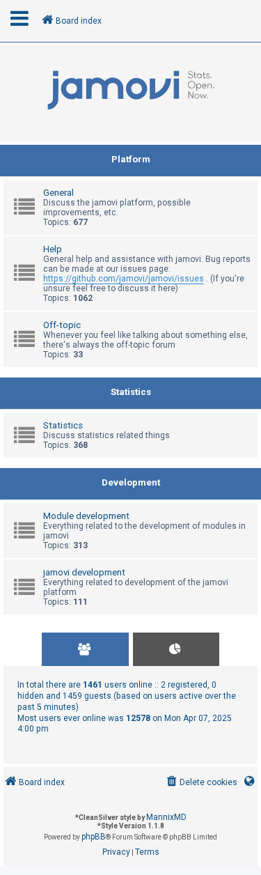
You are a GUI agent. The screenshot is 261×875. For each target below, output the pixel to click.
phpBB (93, 837)
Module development (86, 516)
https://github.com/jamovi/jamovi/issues (123, 279)
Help (52, 249)
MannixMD (166, 817)
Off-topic (62, 325)
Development (131, 482)
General (58, 192)
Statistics (131, 392)
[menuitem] (200, 782)
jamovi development (84, 572)
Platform (130, 159)
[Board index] (130, 90)
